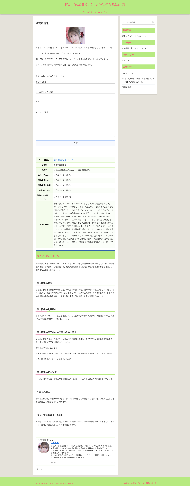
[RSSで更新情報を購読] (55, 462)
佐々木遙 (55, 443)
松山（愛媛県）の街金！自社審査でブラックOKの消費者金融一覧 (138, 80)
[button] (153, 22)
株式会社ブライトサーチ (63, 160)
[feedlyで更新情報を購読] (52, 462)
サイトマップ (127, 73)
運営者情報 (126, 87)
